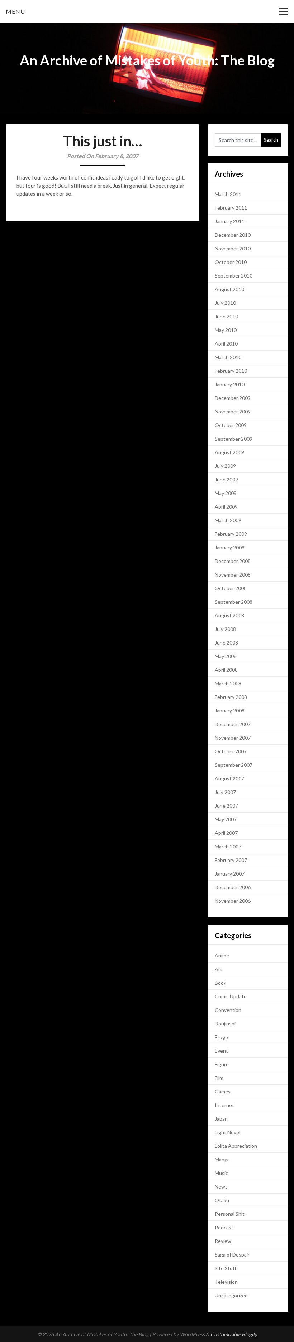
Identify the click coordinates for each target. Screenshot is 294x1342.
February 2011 (231, 208)
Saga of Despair (232, 1255)
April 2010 (226, 344)
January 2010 (230, 384)
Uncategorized (231, 1295)
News (221, 1187)
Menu (15, 11)
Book (220, 983)
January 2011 (230, 221)
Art (218, 969)
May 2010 (226, 330)
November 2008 (233, 575)
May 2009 (226, 493)
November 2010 (233, 248)
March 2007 (228, 846)
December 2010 (233, 235)
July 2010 (225, 303)
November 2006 (233, 901)
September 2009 (233, 439)
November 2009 (233, 411)
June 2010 (226, 316)
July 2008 (225, 629)
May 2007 (226, 819)
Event (221, 1051)
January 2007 (230, 874)
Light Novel (227, 1132)
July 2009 (225, 466)
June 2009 (226, 479)
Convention (228, 1010)
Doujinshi (225, 1023)
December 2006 (233, 887)
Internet (224, 1105)
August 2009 (229, 452)
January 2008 (230, 710)
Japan (221, 1119)
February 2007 (231, 860)
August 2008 (229, 615)
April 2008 (226, 670)
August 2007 (229, 778)
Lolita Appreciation (236, 1146)
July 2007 (225, 792)
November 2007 (233, 738)
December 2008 (233, 561)
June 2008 (226, 643)
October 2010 (231, 262)
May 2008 (226, 656)
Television (226, 1282)
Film (219, 1078)
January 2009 (230, 547)
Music (221, 1173)
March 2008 (228, 683)
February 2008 (231, 697)
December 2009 (233, 398)
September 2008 (233, 602)
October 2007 (231, 751)
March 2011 (228, 194)
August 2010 (229, 289)
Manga (222, 1159)
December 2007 (233, 724)
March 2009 (228, 520)
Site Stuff (225, 1268)
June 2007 (226, 806)
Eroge (221, 1037)
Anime (222, 955)
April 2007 (226, 833)
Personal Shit (230, 1214)
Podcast (224, 1227)
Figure (222, 1064)
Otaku (222, 1200)
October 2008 (231, 588)
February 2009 (231, 534)
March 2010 (228, 357)
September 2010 (233, 276)
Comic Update (231, 996)
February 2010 (231, 371)
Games (223, 1091)
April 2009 (226, 507)
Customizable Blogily (233, 1334)
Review (223, 1241)
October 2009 (231, 425)
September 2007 (233, 765)
